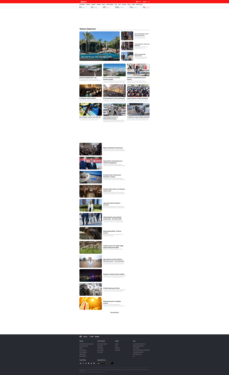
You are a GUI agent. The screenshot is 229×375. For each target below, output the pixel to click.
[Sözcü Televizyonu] (80, 336)
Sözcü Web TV (100, 346)
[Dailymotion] (91, 363)
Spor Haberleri (100, 348)
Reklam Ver (117, 348)
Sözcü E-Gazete (100, 350)
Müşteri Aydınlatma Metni (138, 346)
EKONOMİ (99, 4)
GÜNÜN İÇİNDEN (109, 4)
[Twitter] (86, 363)
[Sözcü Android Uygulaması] (109, 363)
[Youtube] (88, 363)
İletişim (116, 343)
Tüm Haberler (100, 352)
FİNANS (129, 4)
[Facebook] (83, 363)
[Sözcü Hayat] (91, 336)
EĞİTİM (133, 4)
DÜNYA (103, 4)
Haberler (81, 341)
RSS (134, 356)
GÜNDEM (93, 4)
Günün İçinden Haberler (102, 343)
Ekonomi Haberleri (83, 352)
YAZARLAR (88, 4)
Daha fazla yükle (114, 312)
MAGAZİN (124, 4)
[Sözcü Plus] (97, 336)
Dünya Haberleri (82, 356)
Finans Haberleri (82, 350)
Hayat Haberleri (82, 354)
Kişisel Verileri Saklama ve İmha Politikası (141, 350)
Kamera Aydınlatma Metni (138, 352)
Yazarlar (81, 348)
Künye (116, 346)
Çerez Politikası (136, 348)
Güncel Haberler (101, 341)
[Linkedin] (94, 363)
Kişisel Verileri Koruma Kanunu (139, 343)
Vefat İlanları (117, 350)
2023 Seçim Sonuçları (83, 346)
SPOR (116, 4)
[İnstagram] (80, 363)
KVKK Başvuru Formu (137, 354)
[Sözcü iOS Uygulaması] (101, 363)
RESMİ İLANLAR (139, 4)
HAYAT (119, 4)
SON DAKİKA (82, 4)
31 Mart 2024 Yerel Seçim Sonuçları (86, 343)
